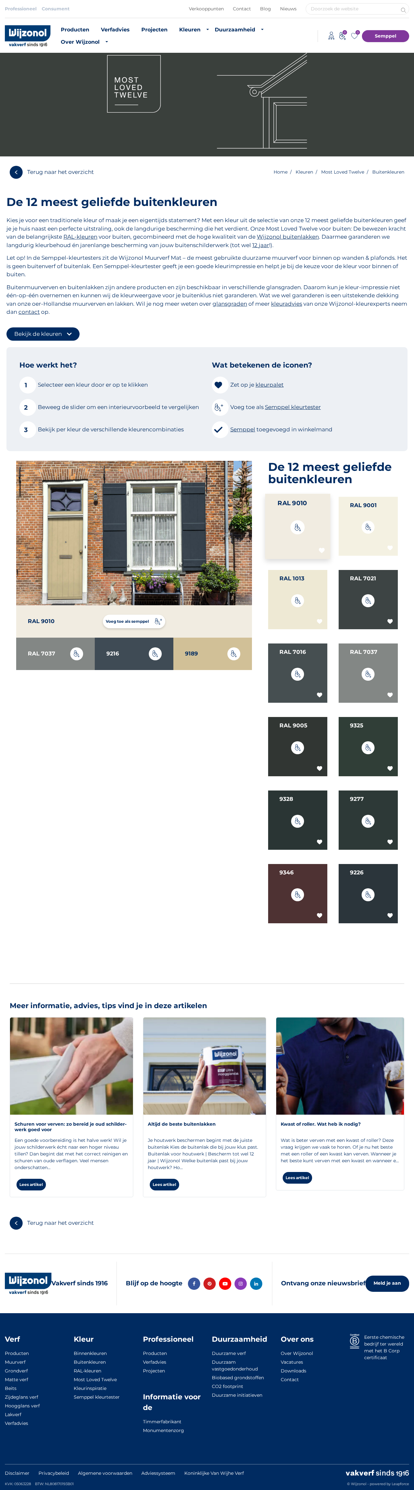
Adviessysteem (158, 1473)
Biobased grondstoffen (238, 1378)
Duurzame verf (229, 1353)
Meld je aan (387, 1283)
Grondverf (16, 1371)
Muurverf (15, 1362)
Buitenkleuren (90, 1362)
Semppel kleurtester (97, 1397)
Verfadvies (115, 30)
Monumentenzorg (163, 1430)
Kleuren (190, 30)
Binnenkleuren (90, 1353)
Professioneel (21, 9)
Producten (75, 30)
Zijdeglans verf (21, 1397)
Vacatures (292, 1362)
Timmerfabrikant (162, 1422)
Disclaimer (17, 1473)
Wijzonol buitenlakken (288, 236)
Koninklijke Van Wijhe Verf (214, 1473)
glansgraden (229, 304)
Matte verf (16, 1379)
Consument (56, 9)
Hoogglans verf (22, 1406)
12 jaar (260, 245)
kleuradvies (286, 304)
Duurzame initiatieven (237, 1395)
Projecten (154, 30)
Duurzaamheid (235, 30)
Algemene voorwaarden (105, 1473)
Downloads (293, 1371)
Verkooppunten (206, 9)
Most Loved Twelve (95, 1379)
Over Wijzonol (80, 42)
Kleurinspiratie (90, 1388)
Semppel (385, 36)
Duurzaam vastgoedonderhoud (235, 1365)
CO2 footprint (227, 1386)
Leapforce (400, 1484)
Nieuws (288, 9)
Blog (265, 9)
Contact (242, 9)
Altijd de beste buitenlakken (182, 1124)
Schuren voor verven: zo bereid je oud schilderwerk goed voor (70, 1126)
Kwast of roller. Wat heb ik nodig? (321, 1124)
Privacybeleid (53, 1473)
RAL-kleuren (80, 236)
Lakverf (13, 1414)
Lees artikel (31, 1184)
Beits (10, 1388)
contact (29, 312)
